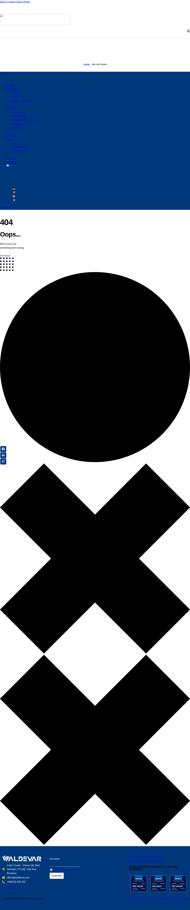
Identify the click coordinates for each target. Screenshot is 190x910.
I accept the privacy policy (66, 870)
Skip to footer (23, 2)
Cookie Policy (162, 899)
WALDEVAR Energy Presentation (147, 857)
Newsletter (55, 859)
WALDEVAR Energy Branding (145, 861)
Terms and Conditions (139, 899)
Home (87, 64)
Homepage (5, 255)
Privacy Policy (180, 899)
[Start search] (188, 31)
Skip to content (8, 2)
